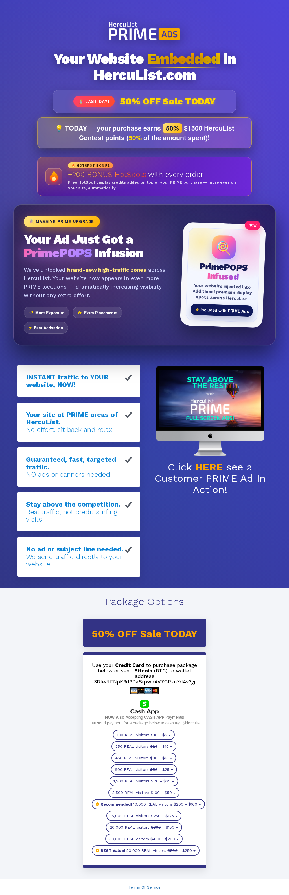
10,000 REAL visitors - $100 (148, 804)
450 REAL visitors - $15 (141, 758)
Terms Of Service (144, 887)
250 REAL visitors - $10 (142, 746)
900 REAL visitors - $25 (142, 769)
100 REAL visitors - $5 (142, 735)
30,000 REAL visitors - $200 (142, 839)
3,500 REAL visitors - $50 (142, 792)
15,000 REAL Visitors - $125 (142, 815)
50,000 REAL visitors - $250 (146, 850)
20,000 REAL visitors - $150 (142, 827)
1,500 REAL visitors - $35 (141, 781)
